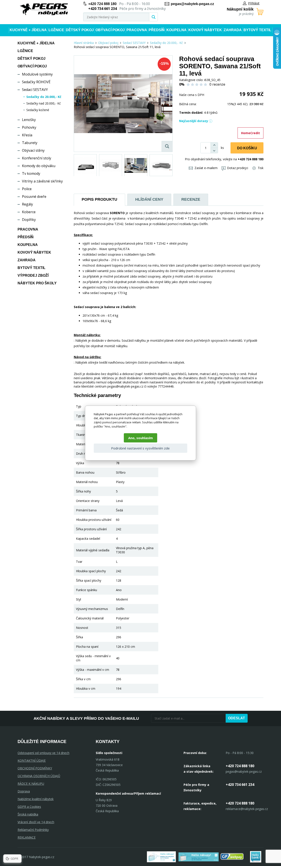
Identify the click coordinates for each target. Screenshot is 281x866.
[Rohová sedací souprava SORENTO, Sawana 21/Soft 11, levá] (123, 104)
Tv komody (31, 173)
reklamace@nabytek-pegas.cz (247, 809)
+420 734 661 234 (240, 784)
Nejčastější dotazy (193, 121)
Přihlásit (253, 3)
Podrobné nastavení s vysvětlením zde (140, 448)
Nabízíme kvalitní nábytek (36, 799)
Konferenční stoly (36, 158)
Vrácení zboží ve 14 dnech (36, 822)
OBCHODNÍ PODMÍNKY (35, 768)
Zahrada (233, 30)
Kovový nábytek (205, 30)
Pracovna (136, 30)
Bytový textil (257, 30)
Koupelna (176, 30)
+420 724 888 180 (102, 4)
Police (27, 188)
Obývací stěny (33, 150)
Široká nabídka (28, 814)
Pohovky (29, 127)
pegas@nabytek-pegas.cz (192, 4)
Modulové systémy (37, 74)
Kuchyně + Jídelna (28, 30)
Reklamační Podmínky (33, 830)
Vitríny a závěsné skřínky (42, 181)
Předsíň (157, 30)
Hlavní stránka (84, 43)
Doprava (24, 791)
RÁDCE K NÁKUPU (31, 783)
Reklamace (27, 837)
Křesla (27, 135)
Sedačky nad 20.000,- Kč (43, 103)
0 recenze (217, 84)
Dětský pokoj (80, 30)
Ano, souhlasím (140, 438)
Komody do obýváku (38, 165)
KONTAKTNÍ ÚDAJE (32, 760)
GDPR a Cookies (29, 807)
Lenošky (29, 119)
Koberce (29, 211)
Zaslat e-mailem (206, 168)
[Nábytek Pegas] (44, 9)
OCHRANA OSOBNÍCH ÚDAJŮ (39, 776)
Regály (27, 204)
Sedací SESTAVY (35, 89)
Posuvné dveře (34, 196)
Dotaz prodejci (237, 168)
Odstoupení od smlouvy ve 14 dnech (43, 753)
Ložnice (56, 30)
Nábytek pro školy (37, 283)
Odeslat (236, 718)
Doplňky (29, 219)
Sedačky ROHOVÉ (36, 81)
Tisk (260, 168)
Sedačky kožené (37, 110)
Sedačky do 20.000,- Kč (43, 97)
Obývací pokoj (110, 30)
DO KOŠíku (247, 148)
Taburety (29, 142)
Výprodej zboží (33, 275)
